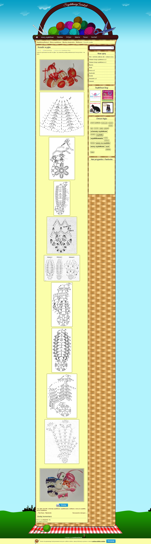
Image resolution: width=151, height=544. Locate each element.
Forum (85, 37)
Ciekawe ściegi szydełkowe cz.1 (97, 62)
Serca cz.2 (92, 70)
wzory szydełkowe (42, 510)
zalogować (45, 519)
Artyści (68, 37)
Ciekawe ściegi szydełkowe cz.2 (97, 59)
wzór (107, 146)
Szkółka (60, 37)
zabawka (108, 149)
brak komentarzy (48, 50)
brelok (111, 123)
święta (92, 152)
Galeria (77, 37)
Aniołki (91, 76)
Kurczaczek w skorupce (80, 513)
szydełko (99, 135)
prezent (107, 128)
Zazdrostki (92, 73)
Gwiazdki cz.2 (93, 78)
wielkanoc (72, 508)
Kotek (90, 67)
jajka (41, 508)
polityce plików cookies (98, 541)
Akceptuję (111, 541)
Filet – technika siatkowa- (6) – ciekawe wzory (101, 56)
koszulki (45, 508)
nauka (101, 128)
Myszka (91, 65)
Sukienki (91, 81)
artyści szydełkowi (95, 122)
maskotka (96, 128)
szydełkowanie (65, 508)
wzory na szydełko (80, 508)
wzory (92, 143)
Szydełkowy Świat (66, 50)
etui (92, 128)
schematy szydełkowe (54, 508)
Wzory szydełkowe (47, 37)
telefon (106, 137)
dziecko (110, 125)
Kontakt (94, 37)
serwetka (93, 134)
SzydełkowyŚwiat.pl (43, 42)
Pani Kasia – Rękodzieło (44, 513)
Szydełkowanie (76, 5)
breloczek (104, 123)
